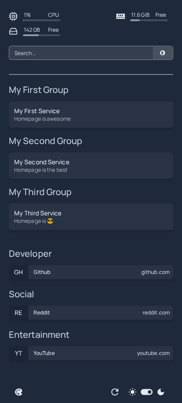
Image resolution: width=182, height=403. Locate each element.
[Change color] (18, 392)
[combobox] (91, 53)
